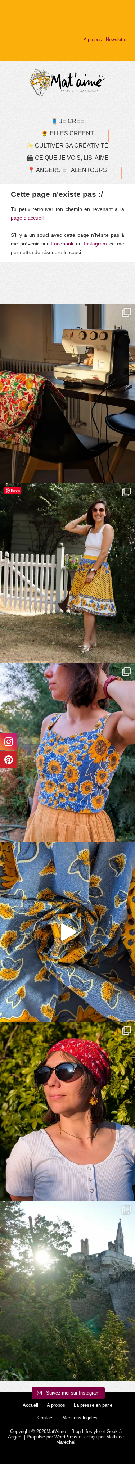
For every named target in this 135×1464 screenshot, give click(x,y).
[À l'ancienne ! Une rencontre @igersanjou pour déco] (67, 1291)
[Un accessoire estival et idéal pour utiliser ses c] (67, 1111)
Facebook (62, 244)
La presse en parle (93, 1405)
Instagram (95, 244)
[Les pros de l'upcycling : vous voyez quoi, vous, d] (67, 932)
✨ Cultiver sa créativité (67, 146)
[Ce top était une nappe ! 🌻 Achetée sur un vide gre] (67, 752)
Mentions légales (80, 1417)
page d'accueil (27, 218)
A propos (93, 39)
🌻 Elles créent (67, 133)
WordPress (65, 1437)
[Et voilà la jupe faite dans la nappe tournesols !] (67, 573)
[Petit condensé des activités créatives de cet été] (67, 393)
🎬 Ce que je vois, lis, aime (67, 158)
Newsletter (117, 39)
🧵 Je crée (67, 121)
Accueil (30, 1405)
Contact (45, 1417)
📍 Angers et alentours (67, 170)
